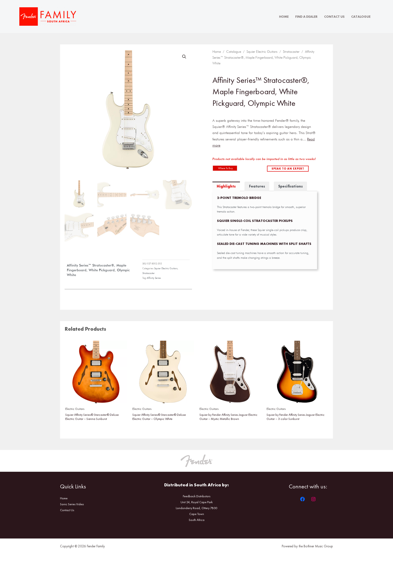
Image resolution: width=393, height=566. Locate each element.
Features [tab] (257, 186)
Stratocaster (148, 273)
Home (284, 17)
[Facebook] (302, 499)
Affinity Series (154, 277)
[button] (184, 57)
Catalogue (360, 17)
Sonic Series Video (72, 504)
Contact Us (334, 17)
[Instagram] (313, 499)
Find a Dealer (306, 17)
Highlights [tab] (226, 186)
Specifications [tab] (290, 186)
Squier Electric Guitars (166, 268)
